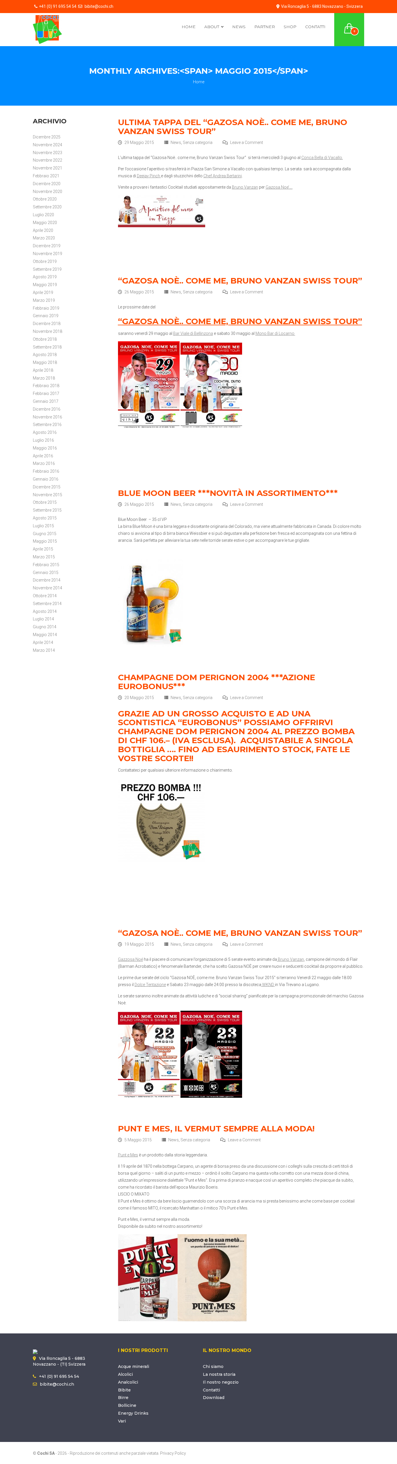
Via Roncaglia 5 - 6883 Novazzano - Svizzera (322, 6)
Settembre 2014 (47, 603)
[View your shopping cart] (349, 25)
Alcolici (125, 1374)
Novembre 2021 (47, 168)
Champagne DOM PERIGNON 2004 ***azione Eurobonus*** (216, 681)
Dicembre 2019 (46, 245)
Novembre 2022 (47, 160)
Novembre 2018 (47, 331)
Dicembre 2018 (46, 323)
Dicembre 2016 (46, 409)
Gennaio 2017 (45, 401)
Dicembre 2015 (46, 487)
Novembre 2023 (47, 152)
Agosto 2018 (45, 354)
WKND (268, 984)
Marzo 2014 (44, 650)
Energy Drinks (133, 1413)
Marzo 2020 (44, 238)
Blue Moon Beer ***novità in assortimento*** (228, 493)
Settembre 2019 (47, 269)
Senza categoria (197, 142)
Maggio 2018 (45, 362)
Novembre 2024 (47, 144)
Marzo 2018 (44, 378)
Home (189, 26)
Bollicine (127, 1405)
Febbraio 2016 (46, 471)
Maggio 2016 (45, 448)
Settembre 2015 (47, 510)
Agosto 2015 (45, 518)
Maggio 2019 (45, 284)
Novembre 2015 (47, 494)
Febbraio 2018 (46, 385)
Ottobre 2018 (45, 339)
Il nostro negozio (221, 1382)
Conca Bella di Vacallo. (322, 157)
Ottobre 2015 (45, 502)
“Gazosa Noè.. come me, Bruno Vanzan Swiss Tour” (240, 281)
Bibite (124, 1390)
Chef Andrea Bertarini (222, 176)
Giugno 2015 (44, 533)
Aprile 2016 (43, 456)
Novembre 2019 (47, 253)
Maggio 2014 (45, 634)
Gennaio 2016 (45, 479)
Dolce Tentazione (150, 984)
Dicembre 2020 (46, 183)
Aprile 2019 (43, 292)
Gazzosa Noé (130, 959)
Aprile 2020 (43, 230)
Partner (264, 26)
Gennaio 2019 (45, 315)
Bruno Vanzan (245, 187)
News (239, 26)
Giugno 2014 (44, 626)
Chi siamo (213, 1366)
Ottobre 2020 (45, 199)
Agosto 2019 (45, 277)
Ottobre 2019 (45, 261)
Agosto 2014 (45, 611)
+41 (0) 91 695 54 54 (57, 6)
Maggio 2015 (45, 541)
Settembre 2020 (47, 207)
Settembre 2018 (47, 347)
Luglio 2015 (43, 525)
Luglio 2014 (43, 619)
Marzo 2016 (44, 463)
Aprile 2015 (43, 549)
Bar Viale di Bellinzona (193, 333)
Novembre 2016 (47, 417)
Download (213, 1397)
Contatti (315, 26)
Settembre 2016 (47, 424)
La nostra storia (219, 1374)
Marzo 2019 (44, 300)
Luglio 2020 (43, 214)
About (211, 26)
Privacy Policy (173, 1453)
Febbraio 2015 (46, 564)
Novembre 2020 (47, 191)
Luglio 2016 (43, 440)
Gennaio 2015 (45, 572)
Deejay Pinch (149, 176)
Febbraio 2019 (46, 308)
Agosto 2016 (45, 432)
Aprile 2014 (43, 642)
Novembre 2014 (47, 588)
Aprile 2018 (43, 370)
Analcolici (128, 1382)
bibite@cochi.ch (98, 6)
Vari (122, 1421)
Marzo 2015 (44, 557)
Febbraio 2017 (46, 393)
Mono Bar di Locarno (275, 333)
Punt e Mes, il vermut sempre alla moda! (216, 1128)
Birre (123, 1397)
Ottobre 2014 (45, 595)
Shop (290, 26)
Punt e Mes (128, 1155)
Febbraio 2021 (46, 176)
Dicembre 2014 (46, 580)
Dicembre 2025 (46, 137)
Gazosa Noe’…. (279, 187)
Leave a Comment (246, 142)
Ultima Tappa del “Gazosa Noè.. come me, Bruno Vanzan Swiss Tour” (232, 126)
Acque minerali (133, 1366)
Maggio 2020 (45, 222)
